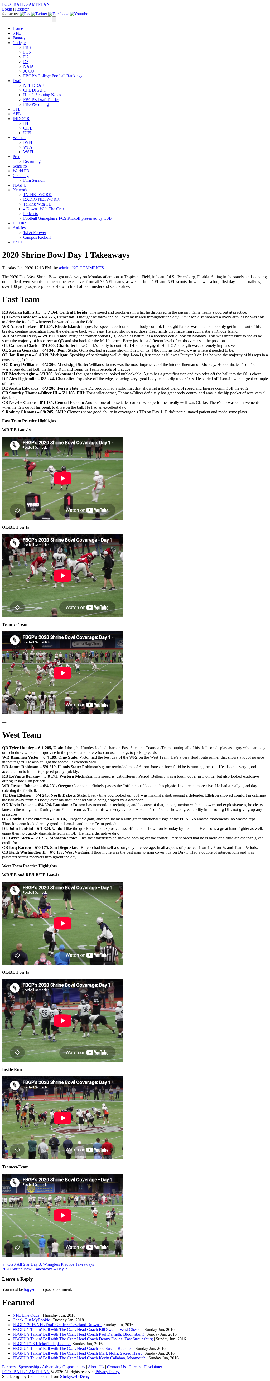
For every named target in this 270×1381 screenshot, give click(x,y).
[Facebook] (58, 14)
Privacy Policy (107, 1371)
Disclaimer (153, 1367)
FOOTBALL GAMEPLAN (26, 4)
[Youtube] (79, 14)
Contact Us (116, 1367)
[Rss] (25, 14)
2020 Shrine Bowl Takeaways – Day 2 (37, 1269)
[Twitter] (39, 14)
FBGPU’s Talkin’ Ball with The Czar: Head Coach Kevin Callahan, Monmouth (80, 1358)
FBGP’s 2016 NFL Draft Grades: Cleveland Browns (57, 1324)
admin (64, 268)
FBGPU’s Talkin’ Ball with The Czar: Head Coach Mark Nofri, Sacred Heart (78, 1353)
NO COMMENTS (88, 268)
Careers (135, 1367)
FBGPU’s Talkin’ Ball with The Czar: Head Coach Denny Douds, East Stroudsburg (83, 1339)
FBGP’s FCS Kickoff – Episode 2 (42, 1343)
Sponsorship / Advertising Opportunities (51, 1367)
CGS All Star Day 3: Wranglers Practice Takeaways (48, 1264)
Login (7, 9)
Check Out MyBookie (32, 1320)
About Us (96, 1367)
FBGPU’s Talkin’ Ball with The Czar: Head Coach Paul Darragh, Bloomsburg (79, 1334)
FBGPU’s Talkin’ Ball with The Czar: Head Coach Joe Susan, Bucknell (73, 1348)
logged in (32, 1289)
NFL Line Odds (26, 1315)
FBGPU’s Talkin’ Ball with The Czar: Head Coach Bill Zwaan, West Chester (78, 1329)
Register (22, 9)
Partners (9, 1367)
